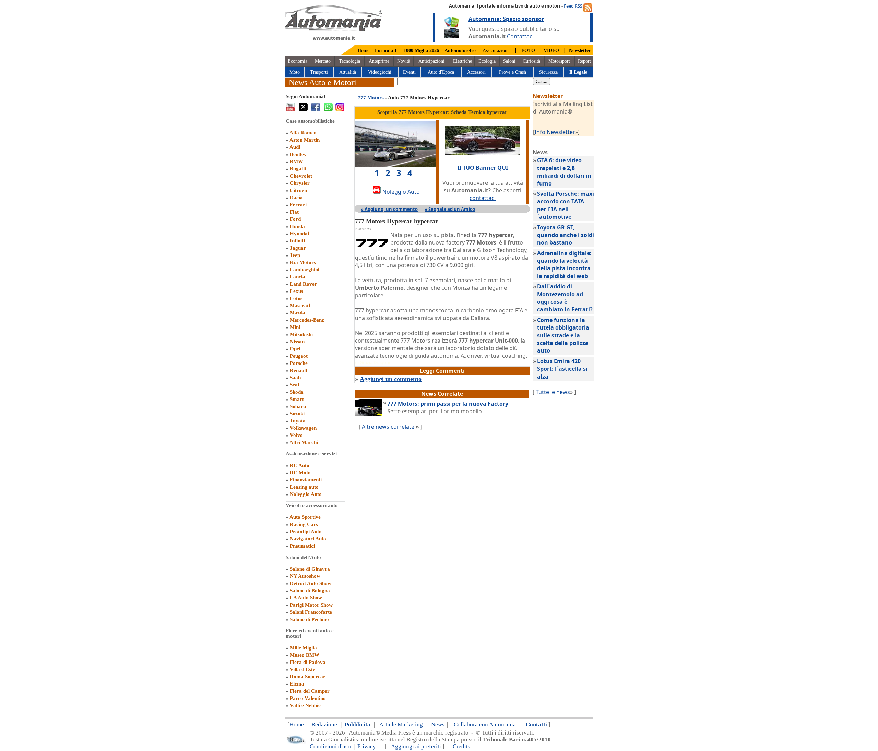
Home (363, 50)
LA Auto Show (306, 597)
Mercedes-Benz (307, 320)
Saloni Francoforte (311, 612)
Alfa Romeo (303, 132)
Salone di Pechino (309, 619)
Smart (297, 399)
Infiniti (297, 240)
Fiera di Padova (307, 662)
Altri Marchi (303, 442)
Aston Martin (304, 140)
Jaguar (298, 248)
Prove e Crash (512, 72)
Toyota (298, 421)
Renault (298, 370)
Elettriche (462, 61)
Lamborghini (304, 269)
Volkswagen (303, 428)
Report (584, 61)
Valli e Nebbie (305, 705)
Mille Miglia (303, 648)
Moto (294, 72)
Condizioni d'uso (330, 746)
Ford (295, 219)
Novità (403, 61)
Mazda (297, 312)
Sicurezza (548, 72)
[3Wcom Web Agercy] (296, 742)
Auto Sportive (305, 517)
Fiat (294, 212)
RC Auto (299, 465)
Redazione (324, 724)
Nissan (297, 341)
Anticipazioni (431, 61)
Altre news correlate (388, 426)
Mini (295, 327)
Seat (294, 385)
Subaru (298, 406)
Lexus (296, 291)
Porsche (299, 363)
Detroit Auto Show (310, 583)
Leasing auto (304, 487)
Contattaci (520, 36)
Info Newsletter (555, 132)
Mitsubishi (301, 334)
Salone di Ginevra (310, 569)
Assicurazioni (496, 50)
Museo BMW (304, 655)
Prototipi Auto (306, 531)
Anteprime (379, 61)
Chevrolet (301, 176)
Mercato (323, 61)
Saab (295, 377)
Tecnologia (349, 61)
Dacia (296, 197)
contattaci (483, 198)
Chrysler (300, 183)
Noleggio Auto (306, 494)
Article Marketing (401, 724)
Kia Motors (303, 262)
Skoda (297, 392)
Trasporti (319, 72)
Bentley (298, 154)
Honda (297, 226)
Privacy (366, 746)
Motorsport (559, 61)
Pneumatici (302, 546)
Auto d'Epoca (441, 72)
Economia (297, 61)
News (437, 724)
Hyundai (299, 233)
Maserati (300, 305)
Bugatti (298, 168)
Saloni (509, 61)
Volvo (296, 435)
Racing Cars (304, 524)
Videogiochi (379, 72)
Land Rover (303, 284)
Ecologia (487, 61)
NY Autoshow (305, 576)
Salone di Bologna (310, 590)
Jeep (295, 255)
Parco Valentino (308, 698)
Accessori (476, 72)
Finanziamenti (306, 479)
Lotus (296, 298)
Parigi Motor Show (311, 605)
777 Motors (371, 97)
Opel (295, 348)
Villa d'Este (302, 669)
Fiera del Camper (310, 691)
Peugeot (299, 356)
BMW (296, 161)
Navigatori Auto (308, 538)
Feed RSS (573, 6)
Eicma (297, 684)
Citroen (298, 190)
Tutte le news (553, 392)
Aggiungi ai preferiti (416, 746)
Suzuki (297, 413)
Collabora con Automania (485, 724)
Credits (461, 746)
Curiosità (531, 61)
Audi (294, 147)
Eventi (409, 72)
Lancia (297, 276)
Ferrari (298, 204)
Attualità (347, 72)
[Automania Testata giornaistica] (334, 29)
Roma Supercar (307, 676)
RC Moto (300, 472)
